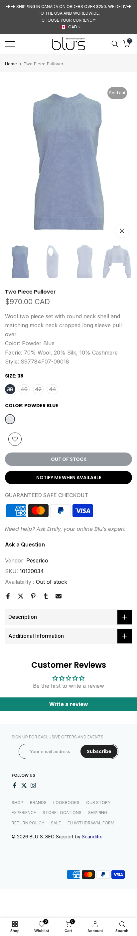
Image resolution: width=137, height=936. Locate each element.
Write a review (68, 704)
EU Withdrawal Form (91, 822)
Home (11, 64)
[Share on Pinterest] (33, 596)
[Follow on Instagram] (33, 785)
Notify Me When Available (68, 477)
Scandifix (92, 836)
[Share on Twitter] (21, 596)
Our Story (98, 802)
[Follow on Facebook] (15, 785)
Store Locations (62, 812)
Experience (24, 812)
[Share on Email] (59, 596)
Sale (56, 822)
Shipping (97, 812)
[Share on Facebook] (8, 596)
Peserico (37, 560)
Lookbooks (66, 802)
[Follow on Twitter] (24, 785)
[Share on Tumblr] (46, 596)
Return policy (28, 822)
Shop (17, 802)
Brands (38, 802)
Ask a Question (25, 544)
